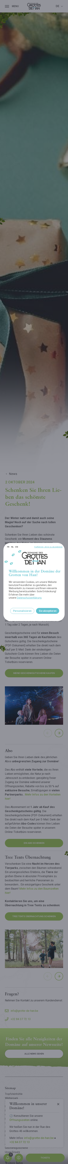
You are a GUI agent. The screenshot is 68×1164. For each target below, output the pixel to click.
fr (8, 547)
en (16, 547)
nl (12, 547)
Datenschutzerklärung (29, 597)
